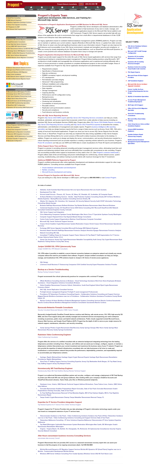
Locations (73, 9)
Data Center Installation (14, 74)
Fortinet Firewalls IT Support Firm (17, 138)
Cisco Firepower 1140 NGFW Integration (19, 125)
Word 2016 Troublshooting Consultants (136, 114)
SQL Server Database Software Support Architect (137, 47)
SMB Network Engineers (14, 20)
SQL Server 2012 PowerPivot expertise (87, 124)
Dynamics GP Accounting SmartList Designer (136, 62)
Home (31, 9)
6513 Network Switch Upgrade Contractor (19, 76)
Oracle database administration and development (59, 168)
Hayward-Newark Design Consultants (79, 217)
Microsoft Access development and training (56, 172)
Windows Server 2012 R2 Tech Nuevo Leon (98, 454)
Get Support (41, 9)
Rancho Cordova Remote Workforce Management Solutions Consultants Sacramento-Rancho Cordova (72, 302)
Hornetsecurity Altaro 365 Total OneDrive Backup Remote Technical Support (62, 371)
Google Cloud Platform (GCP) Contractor (19, 69)
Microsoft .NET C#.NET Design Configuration (137, 52)
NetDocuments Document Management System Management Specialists (138, 141)
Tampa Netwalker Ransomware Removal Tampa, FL (87, 397)
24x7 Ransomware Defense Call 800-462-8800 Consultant (22, 48)
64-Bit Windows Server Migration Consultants (21, 57)
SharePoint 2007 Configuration (16, 105)
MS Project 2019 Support (135, 105)
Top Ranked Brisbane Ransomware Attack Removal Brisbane (95, 205)
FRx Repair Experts (134, 72)
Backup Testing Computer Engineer (49, 272)
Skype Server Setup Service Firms (17, 98)
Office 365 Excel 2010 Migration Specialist (137, 109)
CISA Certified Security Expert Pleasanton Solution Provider (97, 264)
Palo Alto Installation (14, 127)
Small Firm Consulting (14, 18)
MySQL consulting (48, 170)
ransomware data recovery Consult (49, 438)
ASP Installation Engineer (135, 81)
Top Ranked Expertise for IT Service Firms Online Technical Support (59, 405)
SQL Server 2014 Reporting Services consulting (54, 124)
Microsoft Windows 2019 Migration (17, 72)
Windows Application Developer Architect (19, 22)
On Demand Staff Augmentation (17, 29)
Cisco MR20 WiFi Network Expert (17, 46)
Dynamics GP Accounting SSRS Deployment (20, 107)
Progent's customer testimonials (108, 152)
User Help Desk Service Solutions (17, 44)
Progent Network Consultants (67, 4)
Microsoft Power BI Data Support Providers (138, 76)
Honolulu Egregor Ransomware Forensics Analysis (104, 230)
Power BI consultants (45, 143)
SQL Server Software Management (17, 55)
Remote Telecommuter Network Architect (19, 67)
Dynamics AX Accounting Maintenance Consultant (136, 57)
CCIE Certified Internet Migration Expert (19, 78)
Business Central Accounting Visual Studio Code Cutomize (137, 68)
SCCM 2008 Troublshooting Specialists (19, 103)
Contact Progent (110, 177)
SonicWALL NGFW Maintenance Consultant (20, 136)
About (53, 9)
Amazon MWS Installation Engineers (135, 130)
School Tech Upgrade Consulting (17, 24)
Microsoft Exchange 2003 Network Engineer (83, 228)
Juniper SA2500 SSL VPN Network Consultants (53, 249)
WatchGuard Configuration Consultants (19, 131)
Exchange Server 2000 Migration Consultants (20, 51)
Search (97, 9)
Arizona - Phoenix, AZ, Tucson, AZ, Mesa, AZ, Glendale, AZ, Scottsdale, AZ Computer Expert (81, 194)
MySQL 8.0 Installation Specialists (138, 96)
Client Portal (86, 9)
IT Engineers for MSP (14, 27)
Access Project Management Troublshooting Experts (137, 101)
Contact (62, 9)
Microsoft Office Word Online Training (136, 120)
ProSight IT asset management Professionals (82, 292)
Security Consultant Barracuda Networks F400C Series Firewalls (58, 310)
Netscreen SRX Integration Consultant (18, 134)
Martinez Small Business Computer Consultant (85, 219)
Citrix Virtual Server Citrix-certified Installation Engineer (138, 125)
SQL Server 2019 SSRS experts (56, 118)
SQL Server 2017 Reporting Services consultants (86, 118)
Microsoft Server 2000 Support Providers (19, 91)
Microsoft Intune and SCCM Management (19, 100)
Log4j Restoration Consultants (16, 42)
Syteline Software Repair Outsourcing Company (135, 135)
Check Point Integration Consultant (18, 129)
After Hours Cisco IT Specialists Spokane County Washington (100, 214)
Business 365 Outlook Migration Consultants (20, 39)
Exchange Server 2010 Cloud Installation (19, 94)
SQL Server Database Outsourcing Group (19, 96)
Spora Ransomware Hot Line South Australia (91, 190)
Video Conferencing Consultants (48, 337)
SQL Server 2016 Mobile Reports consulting (106, 122)
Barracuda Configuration (15, 140)
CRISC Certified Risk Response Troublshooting (21, 53)
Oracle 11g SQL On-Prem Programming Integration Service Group (138, 91)
